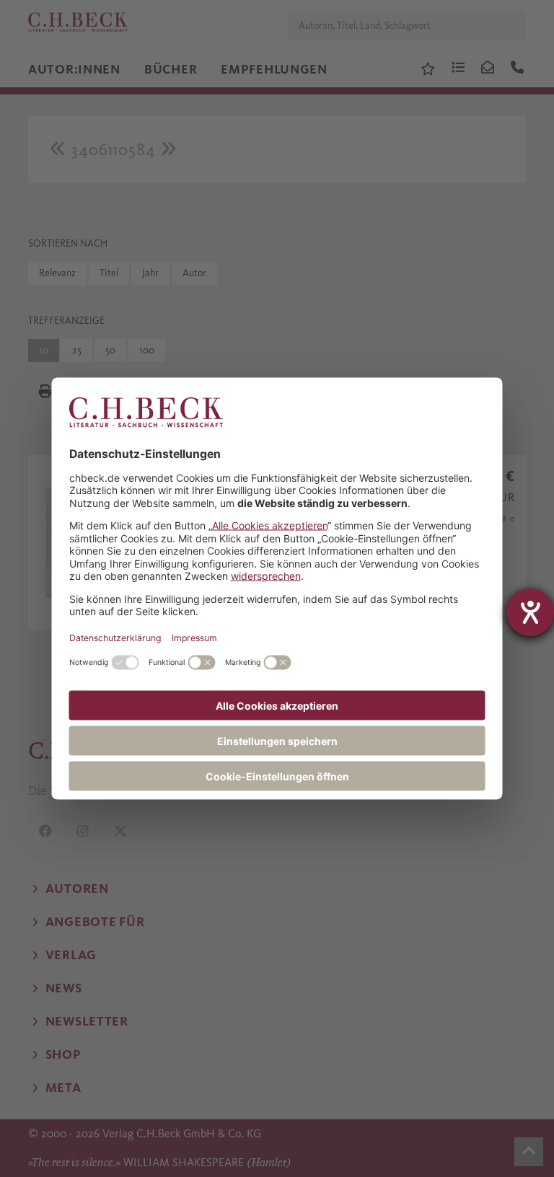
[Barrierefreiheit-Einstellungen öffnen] (530, 612)
